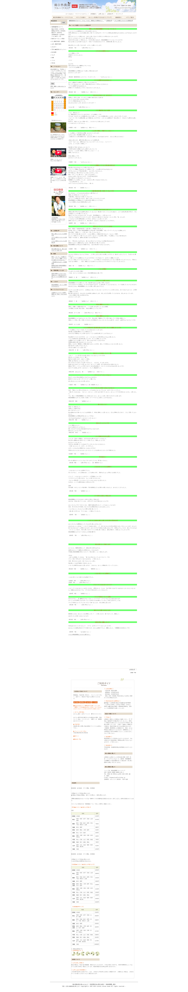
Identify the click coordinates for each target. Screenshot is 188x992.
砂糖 (53, 57)
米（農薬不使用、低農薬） (59, 41)
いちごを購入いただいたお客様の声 (123, 20)
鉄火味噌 (54, 52)
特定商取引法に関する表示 (97, 984)
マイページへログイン (81, 14)
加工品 (53, 63)
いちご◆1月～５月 (56, 36)
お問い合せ (101, 14)
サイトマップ (119, 14)
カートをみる (69, 14)
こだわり (55, 281)
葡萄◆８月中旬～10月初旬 (58, 31)
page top (133, 672)
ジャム (54, 60)
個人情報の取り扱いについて (80, 984)
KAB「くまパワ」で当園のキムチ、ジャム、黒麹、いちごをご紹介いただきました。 (59, 258)
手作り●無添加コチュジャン (59, 49)
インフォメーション (58, 289)
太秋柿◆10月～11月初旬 (58, 34)
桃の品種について (58, 245)
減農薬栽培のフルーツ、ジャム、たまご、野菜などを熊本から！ (86, 20)
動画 (54, 253)
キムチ (53, 55)
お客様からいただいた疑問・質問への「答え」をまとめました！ (59, 294)
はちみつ (54, 46)
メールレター (57, 66)
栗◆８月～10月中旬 (57, 32)
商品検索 (54, 21)
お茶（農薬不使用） (57, 44)
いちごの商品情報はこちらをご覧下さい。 (79, 634)
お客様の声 (110, 14)
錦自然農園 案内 (110, 984)
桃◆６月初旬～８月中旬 (58, 29)
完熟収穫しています (58, 270)
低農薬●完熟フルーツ (57, 27)
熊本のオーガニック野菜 (58, 38)
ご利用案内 (93, 14)
